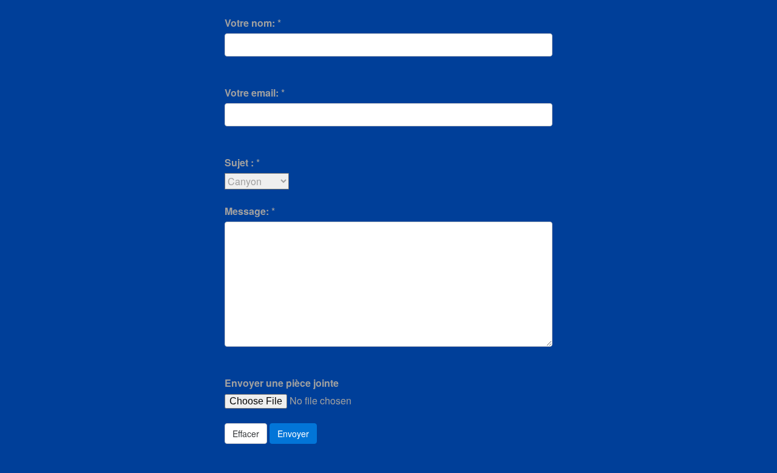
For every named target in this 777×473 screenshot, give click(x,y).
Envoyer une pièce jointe (282, 383)
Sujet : (239, 162)
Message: (247, 211)
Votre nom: (250, 23)
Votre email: (252, 93)
